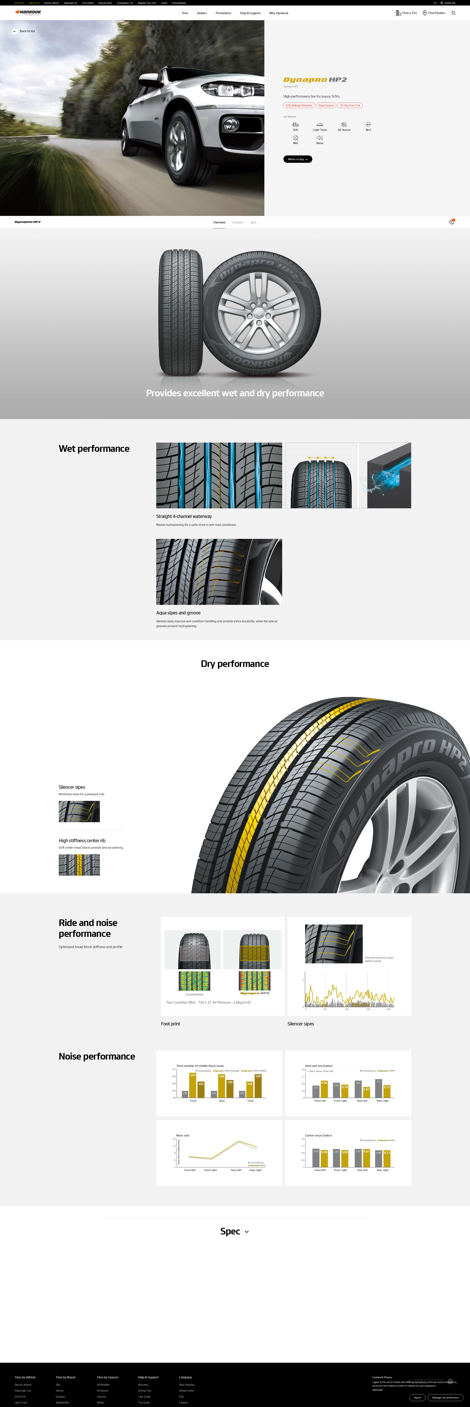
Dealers (202, 13)
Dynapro (60, 1396)
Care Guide (144, 1396)
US (435, 3)
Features (238, 222)
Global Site (450, 2)
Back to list (27, 31)
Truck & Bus (88, 3)
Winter (100, 1402)
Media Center (186, 1390)
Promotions (223, 13)
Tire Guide (144, 1402)
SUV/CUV (19, 3)
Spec (253, 222)
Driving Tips (144, 1390)
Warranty (143, 1384)
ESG (181, 1396)
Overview (219, 222)
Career (164, 3)
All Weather (103, 1384)
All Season (102, 1390)
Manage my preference (445, 1397)
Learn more (377, 1389)
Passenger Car (70, 3)
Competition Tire (125, 3)
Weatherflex (63, 1402)
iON (58, 1384)
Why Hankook (278, 13)
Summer (101, 1396)
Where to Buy (296, 159)
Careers (183, 1402)
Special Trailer (105, 3)
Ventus (60, 1390)
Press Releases (179, 3)
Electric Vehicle (51, 3)
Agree (417, 1397)
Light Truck (34, 3)
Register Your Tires (147, 3)
